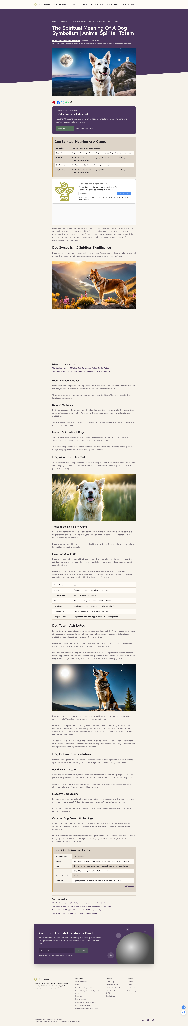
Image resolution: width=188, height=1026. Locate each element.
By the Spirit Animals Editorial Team (66, 41)
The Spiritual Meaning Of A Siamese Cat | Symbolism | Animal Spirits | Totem (82, 906)
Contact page (69, 956)
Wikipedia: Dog (129, 886)
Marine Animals (80, 999)
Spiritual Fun (128, 4)
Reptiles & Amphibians (82, 1005)
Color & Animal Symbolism (84, 988)
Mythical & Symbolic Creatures (85, 1002)
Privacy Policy (131, 991)
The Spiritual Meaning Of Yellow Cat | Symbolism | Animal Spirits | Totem (80, 368)
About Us (130, 982)
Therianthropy (112, 4)
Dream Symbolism (78, 4)
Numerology (96, 4)
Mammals (64, 21)
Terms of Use (131, 988)
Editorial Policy (132, 994)
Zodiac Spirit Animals (113, 988)
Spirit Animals (59, 4)
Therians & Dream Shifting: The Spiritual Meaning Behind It (75, 913)
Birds (77, 985)
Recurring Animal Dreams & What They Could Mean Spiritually (76, 910)
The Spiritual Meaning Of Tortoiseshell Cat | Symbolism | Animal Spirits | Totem (83, 371)
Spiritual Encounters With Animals (86, 1008)
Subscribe (81, 950)
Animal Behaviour (81, 982)
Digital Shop (110, 982)
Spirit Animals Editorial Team (65, 1021)
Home (54, 21)
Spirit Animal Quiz (112, 985)
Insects (77, 994)
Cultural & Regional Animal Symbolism (88, 991)
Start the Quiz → (65, 129)
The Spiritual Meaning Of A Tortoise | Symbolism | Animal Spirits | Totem (80, 903)
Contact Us (130, 985)
